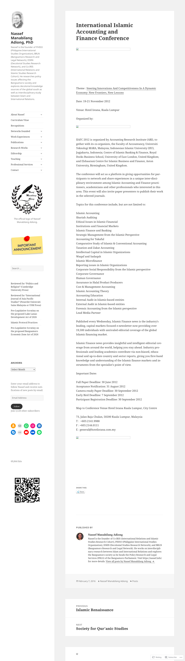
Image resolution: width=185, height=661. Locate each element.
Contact (15, 170)
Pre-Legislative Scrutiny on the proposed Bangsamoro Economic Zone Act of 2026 (25, 331)
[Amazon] (13, 425)
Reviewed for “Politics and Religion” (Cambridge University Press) (24, 287)
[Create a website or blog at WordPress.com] (77, 654)
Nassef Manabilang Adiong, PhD (22, 38)
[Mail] (19, 425)
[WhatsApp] (26, 425)
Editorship (16, 153)
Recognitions (17, 125)
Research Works (19, 147)
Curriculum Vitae (20, 120)
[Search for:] (27, 268)
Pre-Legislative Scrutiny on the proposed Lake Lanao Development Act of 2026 (25, 314)
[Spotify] (39, 432)
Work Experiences (20, 136)
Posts (135, 581)
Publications (17, 142)
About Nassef (17, 114)
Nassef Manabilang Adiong (114, 581)
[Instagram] (32, 425)
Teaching (15, 158)
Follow (17, 406)
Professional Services (22, 164)
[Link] (19, 432)
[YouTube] (26, 432)
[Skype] (13, 432)
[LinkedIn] (39, 425)
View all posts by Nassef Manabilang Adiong (129, 561)
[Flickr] (32, 432)
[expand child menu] (41, 114)
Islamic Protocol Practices (24, 322)
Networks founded (20, 131)
